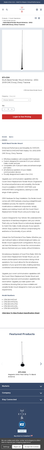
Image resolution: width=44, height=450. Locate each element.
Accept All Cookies (32, 447)
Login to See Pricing (22, 117)
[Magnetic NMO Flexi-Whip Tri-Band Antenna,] (22, 354)
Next (41, 364)
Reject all (17, 447)
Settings (6, 447)
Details (4, 137)
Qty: (3, 105)
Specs (11, 137)
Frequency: (8, 96)
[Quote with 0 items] (41, 9)
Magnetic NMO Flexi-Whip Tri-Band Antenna (22, 376)
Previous (3, 364)
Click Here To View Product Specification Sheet (20, 313)
